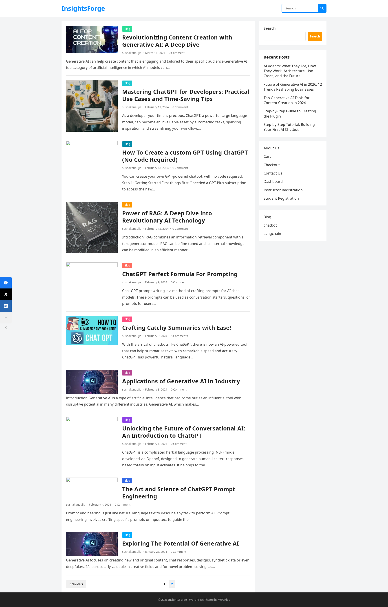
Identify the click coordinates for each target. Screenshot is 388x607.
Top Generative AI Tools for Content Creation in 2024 (287, 100)
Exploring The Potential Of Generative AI (180, 543)
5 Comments (179, 336)
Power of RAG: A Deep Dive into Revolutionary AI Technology (167, 216)
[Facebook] (6, 282)
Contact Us (273, 173)
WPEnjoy (224, 600)
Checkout (272, 164)
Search (270, 28)
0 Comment (177, 53)
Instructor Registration (283, 190)
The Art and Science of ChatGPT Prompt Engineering (178, 492)
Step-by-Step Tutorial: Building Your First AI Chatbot (289, 127)
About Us (271, 148)
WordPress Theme (201, 600)
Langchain (272, 233)
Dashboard (273, 181)
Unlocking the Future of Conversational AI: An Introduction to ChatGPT (183, 431)
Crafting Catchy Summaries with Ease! (176, 328)
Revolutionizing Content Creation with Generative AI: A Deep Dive (177, 40)
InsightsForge (83, 8)
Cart (267, 156)
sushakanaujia (131, 53)
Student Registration (281, 198)
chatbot (270, 225)
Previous (76, 584)
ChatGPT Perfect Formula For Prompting (180, 274)
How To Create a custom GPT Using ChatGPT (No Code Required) (185, 156)
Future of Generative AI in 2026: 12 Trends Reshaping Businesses (293, 87)
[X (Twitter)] (6, 294)
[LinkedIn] (6, 306)
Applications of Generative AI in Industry (181, 381)
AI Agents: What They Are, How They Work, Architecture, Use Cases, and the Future (290, 71)
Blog (127, 29)
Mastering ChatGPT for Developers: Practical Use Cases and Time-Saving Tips (185, 95)
